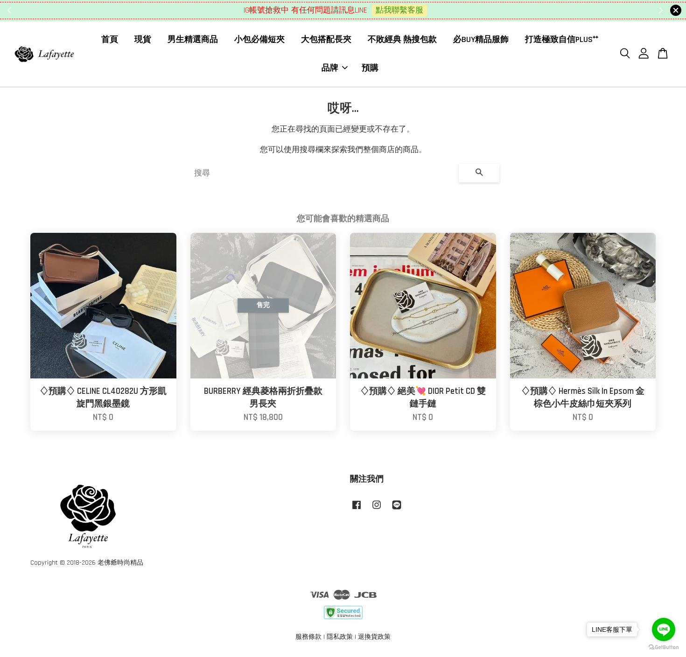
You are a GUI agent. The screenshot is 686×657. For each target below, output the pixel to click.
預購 (370, 67)
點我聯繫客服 (399, 10)
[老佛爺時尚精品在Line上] (396, 509)
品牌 (330, 67)
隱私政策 (340, 637)
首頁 (109, 39)
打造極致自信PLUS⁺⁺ (561, 39)
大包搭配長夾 (326, 39)
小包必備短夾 (259, 39)
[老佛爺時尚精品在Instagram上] (376, 509)
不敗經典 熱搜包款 (402, 39)
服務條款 (308, 637)
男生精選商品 (193, 39)
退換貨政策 (374, 637)
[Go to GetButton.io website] (664, 647)
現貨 (142, 39)
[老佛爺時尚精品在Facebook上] (356, 509)
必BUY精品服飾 (481, 39)
